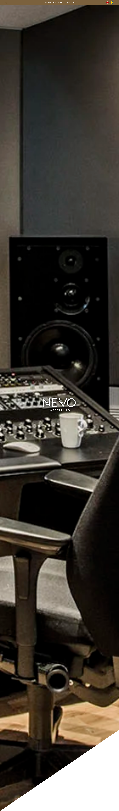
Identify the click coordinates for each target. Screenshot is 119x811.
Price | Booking (50, 2)
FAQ (74, 2)
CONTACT (68, 2)
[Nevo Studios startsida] (6, 4)
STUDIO (60, 2)
